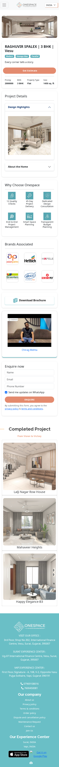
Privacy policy (29, 704)
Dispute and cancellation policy (29, 717)
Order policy (29, 713)
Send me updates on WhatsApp (26, 392)
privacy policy (12, 408)
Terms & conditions (29, 708)
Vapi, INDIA (29, 746)
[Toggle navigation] (4, 5)
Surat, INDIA (29, 742)
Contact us (29, 726)
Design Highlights (19, 107)
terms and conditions (32, 408)
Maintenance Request (29, 721)
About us (29, 699)
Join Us (29, 730)
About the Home (18, 166)
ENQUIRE (30, 399)
